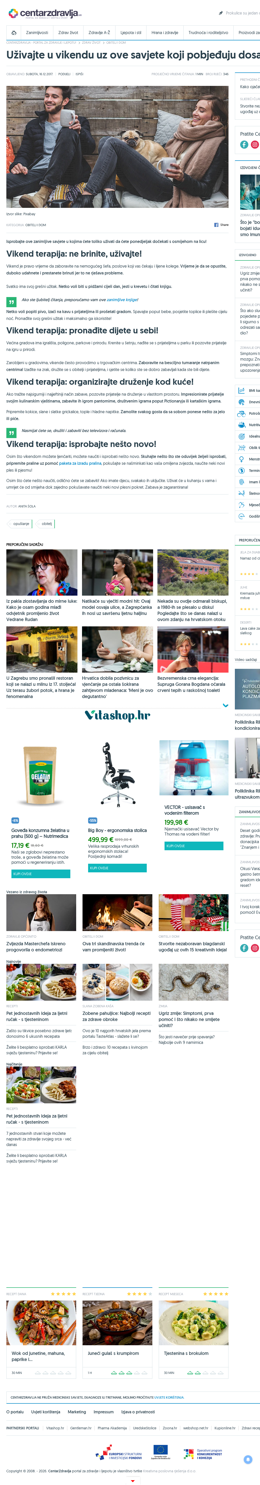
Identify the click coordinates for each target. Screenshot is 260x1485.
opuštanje (21, 523)
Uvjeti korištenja (45, 1412)
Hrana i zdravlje (165, 32)
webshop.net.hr (195, 1428)
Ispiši (79, 74)
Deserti (245, 622)
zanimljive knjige (122, 299)
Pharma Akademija (112, 1428)
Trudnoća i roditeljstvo (208, 32)
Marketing (77, 1412)
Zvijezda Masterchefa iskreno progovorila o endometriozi (36, 947)
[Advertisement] (117, 1228)
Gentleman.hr (80, 1428)
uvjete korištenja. (169, 1397)
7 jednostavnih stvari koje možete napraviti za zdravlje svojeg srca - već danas (38, 1139)
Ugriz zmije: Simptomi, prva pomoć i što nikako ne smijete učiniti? (189, 1019)
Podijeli (64, 74)
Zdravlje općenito (21, 936)
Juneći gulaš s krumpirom (113, 1353)
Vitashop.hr (55, 1428)
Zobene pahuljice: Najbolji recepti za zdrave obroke (117, 1016)
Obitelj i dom (116, 42)
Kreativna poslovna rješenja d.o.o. (169, 1471)
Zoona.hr (170, 1428)
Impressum (104, 1412)
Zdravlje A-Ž (99, 32)
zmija (163, 1006)
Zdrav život (68, 32)
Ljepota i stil (131, 32)
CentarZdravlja (44, 13)
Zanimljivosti (37, 32)
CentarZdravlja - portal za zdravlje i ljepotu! (41, 42)
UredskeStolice (144, 1428)
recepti (12, 1006)
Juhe (243, 587)
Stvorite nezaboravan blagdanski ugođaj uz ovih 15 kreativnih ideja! (193, 947)
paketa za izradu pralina (80, 463)
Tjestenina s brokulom (186, 1353)
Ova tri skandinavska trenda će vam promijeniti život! (113, 947)
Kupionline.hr (225, 1428)
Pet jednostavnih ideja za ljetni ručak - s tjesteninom (36, 1016)
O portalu (15, 1412)
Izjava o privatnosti (138, 1412)
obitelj (47, 523)
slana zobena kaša (98, 1006)
